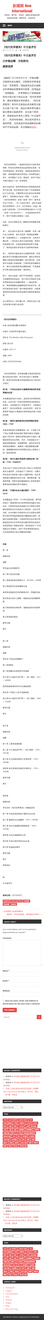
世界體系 (26, 901)
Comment (7, 938)
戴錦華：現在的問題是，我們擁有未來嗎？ (23, 914)
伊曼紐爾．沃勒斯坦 (10, 904)
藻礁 (11, 1143)
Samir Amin (23, 1120)
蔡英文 (6, 1143)
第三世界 (22, 1139)
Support (9, 1291)
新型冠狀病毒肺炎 (29, 1133)
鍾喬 (30, 1143)
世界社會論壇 (8, 1123)
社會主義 (6, 1139)
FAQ (7, 1297)
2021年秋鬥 (12, 1120)
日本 (14, 1136)
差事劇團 (29, 1130)
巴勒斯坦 (36, 1130)
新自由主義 (7, 1136)
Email (6, 981)
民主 (19, 1136)
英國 (33, 1139)
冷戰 (9, 1126)
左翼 (14, 1130)
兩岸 (5, 1126)
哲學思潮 (25, 50)
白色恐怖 (31, 1136)
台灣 (27, 1126)
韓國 (5, 1146)
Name (6, 971)
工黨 (9, 1130)
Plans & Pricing (12, 1309)
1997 (5, 1120)
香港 (9, 1146)
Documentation (12, 1294)
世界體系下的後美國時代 (13, 911)
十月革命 (21, 1126)
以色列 (29, 1123)
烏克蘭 (25, 1136)
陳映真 (36, 1143)
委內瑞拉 (34, 1126)
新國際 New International (22, 8)
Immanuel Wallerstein (13, 901)
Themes (9, 1300)
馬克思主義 (23, 1146)
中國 (15, 1123)
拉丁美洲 (19, 1133)
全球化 (35, 1123)
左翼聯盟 (21, 1130)
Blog (7, 1306)
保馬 (34, 127)
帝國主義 (6, 1133)
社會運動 (14, 1139)
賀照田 (17, 1143)
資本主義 (24, 1143)
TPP (30, 1120)
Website (6, 991)
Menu (10, 25)
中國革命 (22, 1123)
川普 (5, 1130)
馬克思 (15, 1146)
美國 (28, 1139)
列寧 (14, 1126)
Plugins (8, 1303)
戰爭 (12, 1133)
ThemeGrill (10, 1288)
